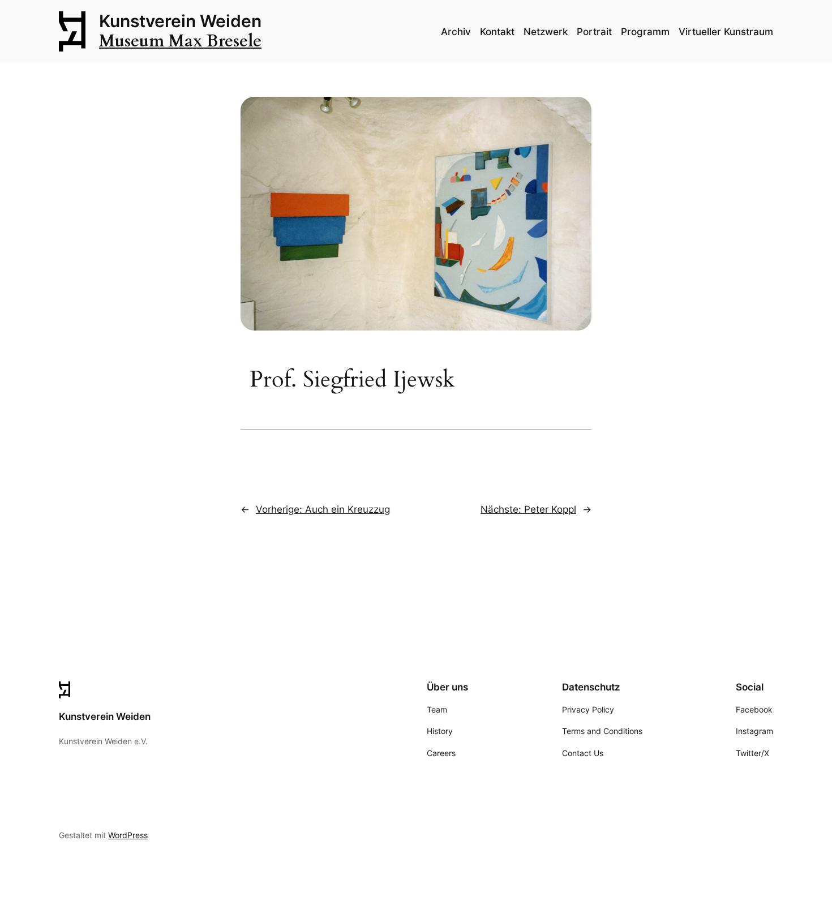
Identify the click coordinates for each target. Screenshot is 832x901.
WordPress (128, 835)
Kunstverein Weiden (180, 21)
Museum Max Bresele (180, 41)
